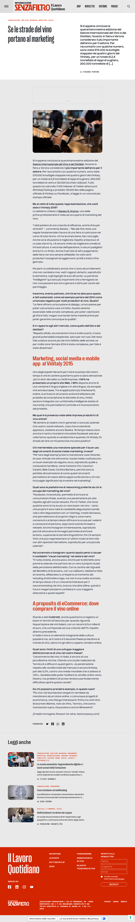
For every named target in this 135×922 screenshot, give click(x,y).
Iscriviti (114, 885)
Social (51, 20)
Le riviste (54, 858)
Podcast (114, 6)
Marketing (42, 20)
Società (71, 758)
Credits (124, 902)
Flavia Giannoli (48, 779)
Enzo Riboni (46, 801)
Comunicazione (14, 20)
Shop (79, 6)
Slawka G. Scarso (68, 211)
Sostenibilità (43, 760)
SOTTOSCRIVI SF (57, 862)
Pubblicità (41, 758)
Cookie (116, 902)
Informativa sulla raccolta (42, 918)
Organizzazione (53, 756)
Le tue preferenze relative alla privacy (79, 918)
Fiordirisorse (84, 854)
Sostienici (103, 6)
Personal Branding (69, 756)
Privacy (107, 902)
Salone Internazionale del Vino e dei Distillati (58, 164)
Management (72, 753)
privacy (121, 879)
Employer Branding (29, 20)
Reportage (55, 854)
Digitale (40, 809)
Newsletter (90, 6)
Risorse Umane (54, 758)
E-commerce (50, 809)
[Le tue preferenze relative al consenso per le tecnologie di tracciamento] (130, 917)
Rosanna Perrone (91, 72)
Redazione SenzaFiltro (51, 824)
